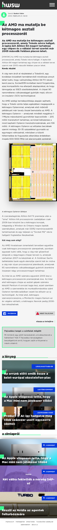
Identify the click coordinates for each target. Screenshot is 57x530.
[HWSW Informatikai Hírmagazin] (11, 4)
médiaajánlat (20, 521)
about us (35, 524)
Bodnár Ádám (19, 13)
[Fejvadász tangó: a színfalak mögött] (28, 337)
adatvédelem (25, 524)
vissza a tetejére (44, 322)
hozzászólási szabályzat (44, 521)
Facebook (11, 313)
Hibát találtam (46, 313)
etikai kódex (30, 521)
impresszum (10, 521)
